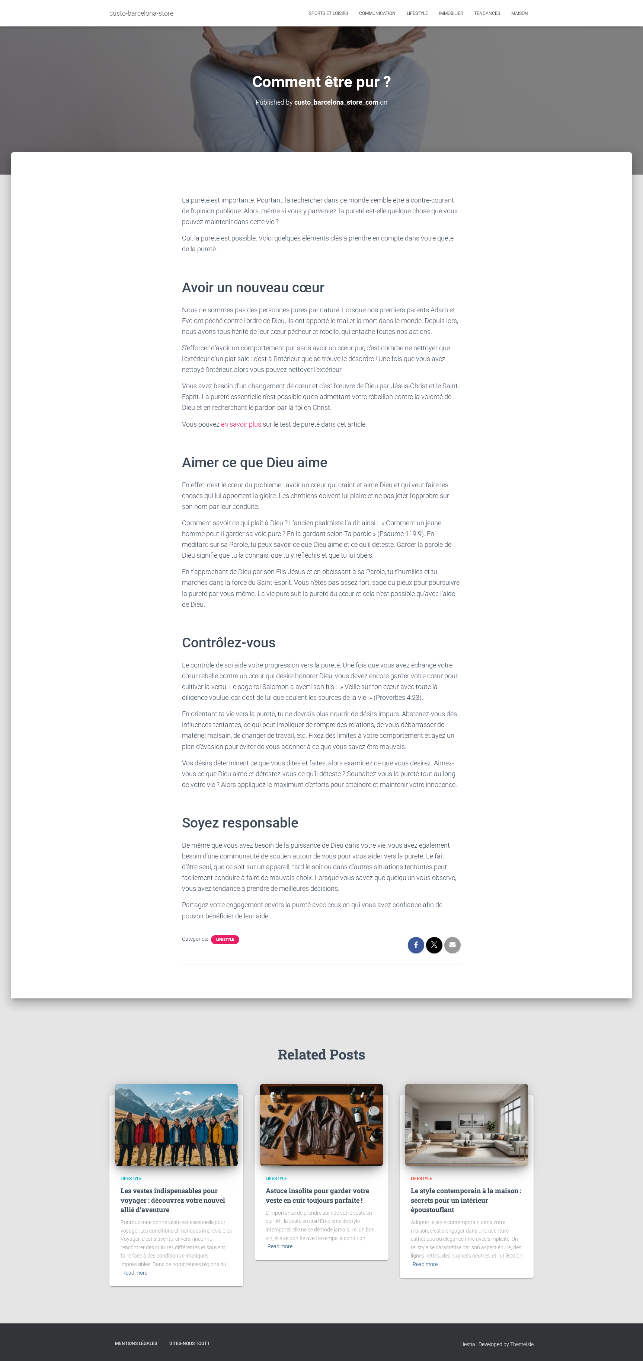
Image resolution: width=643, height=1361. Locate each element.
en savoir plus (241, 424)
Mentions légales (136, 1343)
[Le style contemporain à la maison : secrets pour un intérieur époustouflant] (466, 1125)
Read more (134, 1273)
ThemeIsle (522, 1344)
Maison (519, 13)
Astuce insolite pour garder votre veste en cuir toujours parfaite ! (317, 1195)
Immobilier (451, 13)
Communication (377, 13)
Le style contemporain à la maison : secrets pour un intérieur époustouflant (466, 1200)
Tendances (487, 13)
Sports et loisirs (328, 13)
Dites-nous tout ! (189, 1343)
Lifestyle (417, 13)
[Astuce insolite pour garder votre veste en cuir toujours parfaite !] (321, 1125)
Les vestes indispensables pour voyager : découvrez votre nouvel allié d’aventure (173, 1200)
